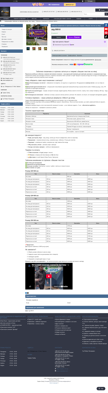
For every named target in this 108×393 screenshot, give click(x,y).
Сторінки (4, 44)
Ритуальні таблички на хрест (63, 328)
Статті (91, 18)
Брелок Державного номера (63, 319)
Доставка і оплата (6, 39)
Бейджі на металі (60, 332)
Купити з (71, 37)
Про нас (34, 18)
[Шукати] (106, 14)
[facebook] (26, 293)
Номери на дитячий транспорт (63, 330)
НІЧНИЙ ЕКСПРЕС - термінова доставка (11, 325)
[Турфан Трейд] (5, 16)
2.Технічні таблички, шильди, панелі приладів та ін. (94, 322)
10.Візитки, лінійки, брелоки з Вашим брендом (95, 343)
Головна (6, 18)
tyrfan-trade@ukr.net (7, 80)
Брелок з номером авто (62, 325)
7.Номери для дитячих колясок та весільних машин (94, 336)
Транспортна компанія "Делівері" (9, 329)
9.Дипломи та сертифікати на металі (92, 341)
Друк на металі (60, 323)
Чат (102, 388)
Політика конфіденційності (64, 381)
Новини (78, 18)
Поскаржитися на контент (51, 381)
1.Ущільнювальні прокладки (90, 319)
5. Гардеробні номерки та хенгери (91, 331)
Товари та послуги (19, 18)
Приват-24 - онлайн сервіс (35, 319)
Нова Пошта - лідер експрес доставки (10, 321)
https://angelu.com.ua (8, 78)
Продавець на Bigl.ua (54, 379)
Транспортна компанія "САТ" (8, 327)
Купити (59, 37)
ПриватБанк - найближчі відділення (37, 321)
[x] (28, 293)
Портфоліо (5, 46)
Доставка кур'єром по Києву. (8, 323)
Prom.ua (62, 378)
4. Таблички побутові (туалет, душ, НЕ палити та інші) (94, 328)
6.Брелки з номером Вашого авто (91, 333)
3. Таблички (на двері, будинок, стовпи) (93, 325)
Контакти (46, 18)
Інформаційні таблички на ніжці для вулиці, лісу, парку (20, 21)
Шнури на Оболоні (60, 334)
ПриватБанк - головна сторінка (36, 323)
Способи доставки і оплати (62, 18)
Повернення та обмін (8, 41)
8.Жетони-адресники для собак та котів (93, 339)
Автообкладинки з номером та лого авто (66, 321)
